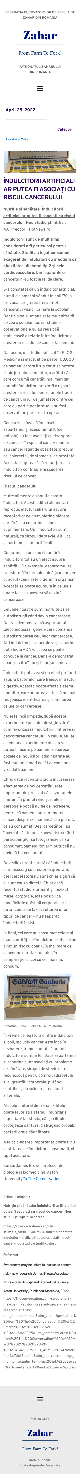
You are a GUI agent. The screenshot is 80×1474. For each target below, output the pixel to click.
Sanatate (12, 140)
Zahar (25, 140)
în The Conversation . (43, 1179)
